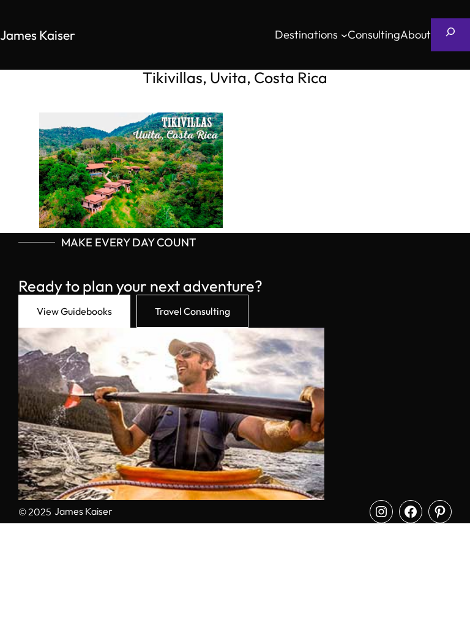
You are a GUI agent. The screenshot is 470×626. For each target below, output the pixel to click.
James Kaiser (37, 35)
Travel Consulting (192, 311)
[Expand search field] (450, 34)
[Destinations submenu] (344, 35)
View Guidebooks (74, 311)
